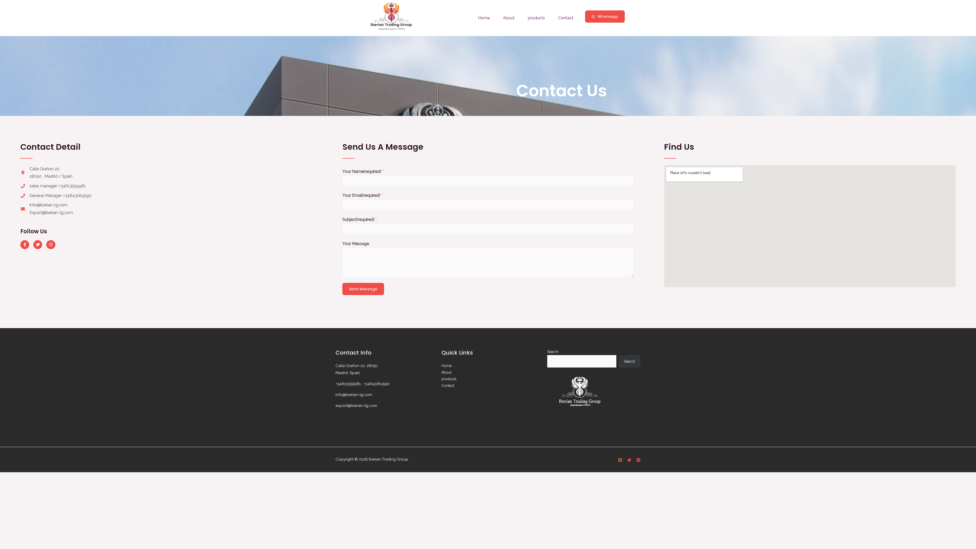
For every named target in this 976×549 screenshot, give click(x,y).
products (536, 18)
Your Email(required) (362, 195)
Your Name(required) (363, 171)
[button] (605, 16)
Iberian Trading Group (391, 24)
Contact (565, 18)
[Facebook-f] (24, 244)
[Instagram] (50, 244)
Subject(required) (359, 219)
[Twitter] (37, 244)
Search (552, 352)
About (509, 18)
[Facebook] (620, 460)
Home (484, 18)
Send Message (363, 289)
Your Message (355, 243)
